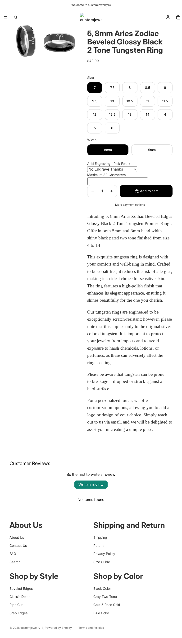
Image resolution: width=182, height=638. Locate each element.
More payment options (130, 204)
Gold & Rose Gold (106, 605)
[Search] (15, 17)
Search (14, 562)
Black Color (102, 588)
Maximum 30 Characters (106, 175)
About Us (16, 537)
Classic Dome (19, 597)
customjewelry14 (31, 627)
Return (98, 545)
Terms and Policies (91, 627)
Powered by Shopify (58, 627)
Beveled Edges (21, 588)
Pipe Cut (16, 605)
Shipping (100, 537)
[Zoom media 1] (25, 40)
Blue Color (101, 613)
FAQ (12, 554)
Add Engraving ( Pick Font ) (108, 164)
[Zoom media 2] (59, 40)
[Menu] (5, 17)
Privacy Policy (104, 554)
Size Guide (101, 562)
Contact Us (18, 545)
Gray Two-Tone (105, 597)
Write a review (91, 484)
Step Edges (18, 613)
